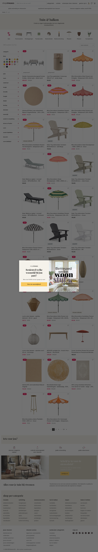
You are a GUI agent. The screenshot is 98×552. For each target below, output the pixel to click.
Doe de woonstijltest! (34, 284)
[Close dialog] (77, 262)
